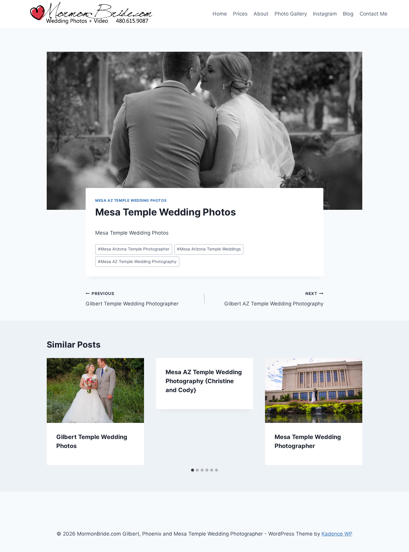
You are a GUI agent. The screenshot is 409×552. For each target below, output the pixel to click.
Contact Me (373, 14)
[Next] (351, 411)
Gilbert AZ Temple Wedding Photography (273, 299)
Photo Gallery (291, 14)
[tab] (192, 470)
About (261, 14)
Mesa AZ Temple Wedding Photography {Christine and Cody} (204, 381)
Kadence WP (337, 534)
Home (220, 14)
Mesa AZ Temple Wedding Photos (130, 200)
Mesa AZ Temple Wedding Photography (137, 261)
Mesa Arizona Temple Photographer (133, 249)
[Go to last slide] (57, 411)
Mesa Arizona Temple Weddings (209, 249)
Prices (240, 14)
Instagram (325, 14)
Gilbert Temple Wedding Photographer (132, 299)
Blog (348, 14)
